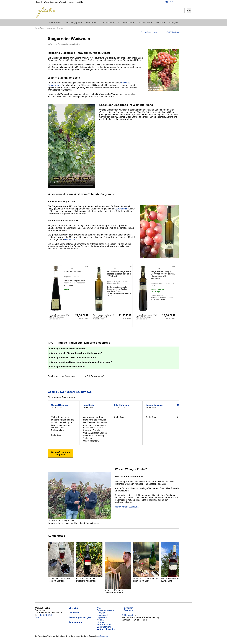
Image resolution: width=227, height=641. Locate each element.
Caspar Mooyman (154, 405)
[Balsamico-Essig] (56, 288)
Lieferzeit (101, 622)
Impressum (102, 617)
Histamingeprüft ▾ (74, 22)
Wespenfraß (70, 239)
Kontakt (100, 620)
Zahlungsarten (128, 615)
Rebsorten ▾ (128, 22)
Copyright (101, 613)
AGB (99, 608)
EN (166, 2)
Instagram (128, 608)
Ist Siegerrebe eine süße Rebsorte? (68, 349)
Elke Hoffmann (121, 405)
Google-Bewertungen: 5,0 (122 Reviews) (160, 32)
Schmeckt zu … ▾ (110, 22)
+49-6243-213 (45, 615)
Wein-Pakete (92, 22)
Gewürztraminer (121, 209)
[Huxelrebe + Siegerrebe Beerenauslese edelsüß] (99, 288)
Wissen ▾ (160, 22)
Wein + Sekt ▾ (55, 22)
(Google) (80, 617)
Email (37, 617)
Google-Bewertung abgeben (60, 453)
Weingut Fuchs (39, 28)
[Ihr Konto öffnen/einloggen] (184, 2)
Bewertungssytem (105, 610)
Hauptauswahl (50, 28)
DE (171, 2)
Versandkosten (54, 319)
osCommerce (103, 636)
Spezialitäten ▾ (145, 22)
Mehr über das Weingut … (127, 507)
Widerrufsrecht (103, 627)
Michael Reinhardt (60, 405)
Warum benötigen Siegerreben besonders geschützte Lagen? (81, 362)
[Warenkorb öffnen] (189, 2)
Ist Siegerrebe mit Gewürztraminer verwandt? (73, 358)
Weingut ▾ (173, 22)
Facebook (128, 610)
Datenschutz (103, 615)
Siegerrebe (59, 28)
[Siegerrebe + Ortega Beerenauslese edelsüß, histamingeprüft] (143, 288)
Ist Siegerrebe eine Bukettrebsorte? (68, 366)
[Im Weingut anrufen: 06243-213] (180, 2)
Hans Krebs (88, 405)
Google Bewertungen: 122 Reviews (70, 391)
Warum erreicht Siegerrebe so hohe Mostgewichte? (76, 353)
